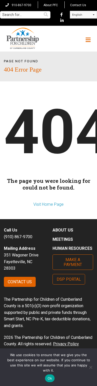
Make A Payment (73, 262)
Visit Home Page (48, 204)
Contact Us (78, 5)
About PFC (50, 5)
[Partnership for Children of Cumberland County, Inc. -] (22, 39)
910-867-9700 (21, 5)
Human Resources (72, 248)
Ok (50, 378)
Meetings (63, 239)
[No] (90, 367)
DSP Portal (69, 279)
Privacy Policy (66, 343)
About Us (63, 230)
